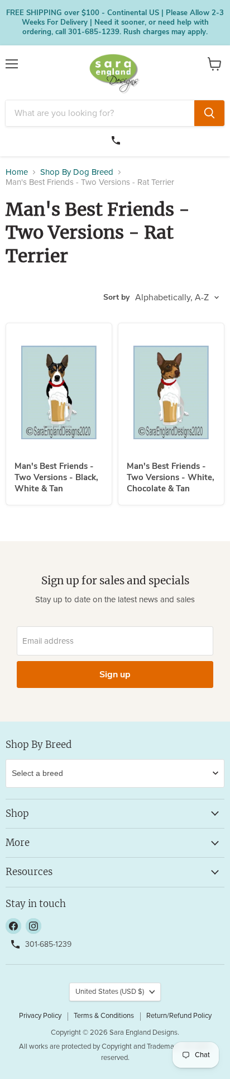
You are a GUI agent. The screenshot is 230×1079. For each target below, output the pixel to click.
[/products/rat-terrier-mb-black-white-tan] (59, 392)
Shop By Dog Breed (76, 172)
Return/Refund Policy (179, 1016)
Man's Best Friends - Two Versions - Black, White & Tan (56, 477)
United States (109, 992)
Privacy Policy (40, 1016)
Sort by (116, 297)
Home (17, 172)
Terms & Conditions (104, 1016)
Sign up (115, 674)
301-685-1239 (117, 139)
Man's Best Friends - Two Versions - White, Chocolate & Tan (170, 477)
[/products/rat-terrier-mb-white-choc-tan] (171, 392)
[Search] (209, 113)
